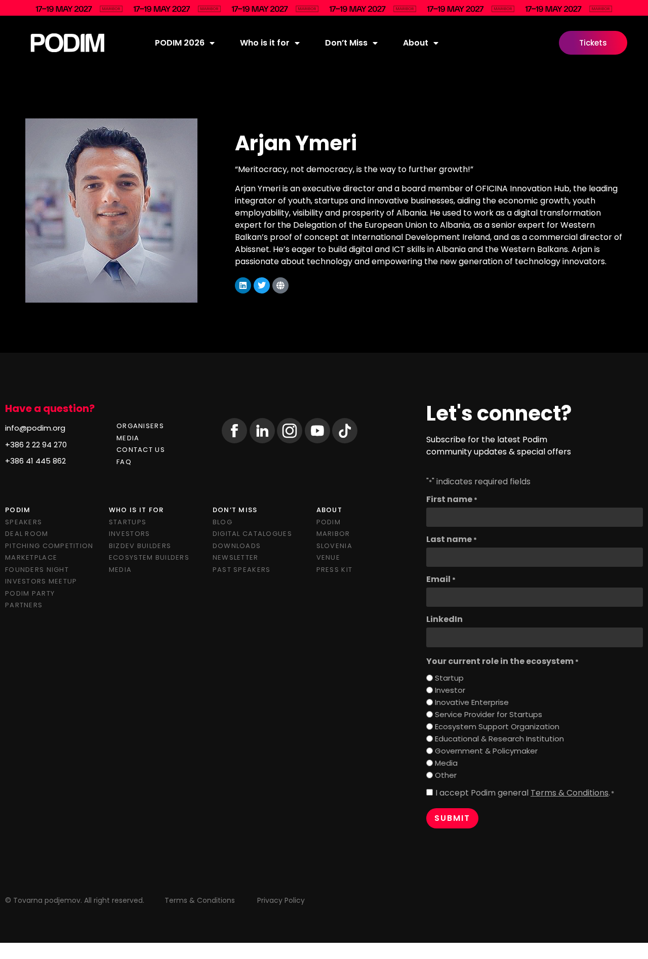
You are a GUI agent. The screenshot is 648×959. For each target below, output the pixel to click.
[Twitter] (262, 285)
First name (451, 499)
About (415, 43)
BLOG (222, 522)
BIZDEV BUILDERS (140, 546)
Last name (451, 539)
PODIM (328, 522)
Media (446, 763)
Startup (449, 678)
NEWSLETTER (236, 557)
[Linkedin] (243, 285)
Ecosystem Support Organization (497, 726)
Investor (450, 690)
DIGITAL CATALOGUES (252, 533)
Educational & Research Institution (499, 738)
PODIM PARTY (30, 593)
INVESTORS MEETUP (41, 581)
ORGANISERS (140, 426)
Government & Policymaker (486, 751)
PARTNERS (24, 605)
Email (441, 579)
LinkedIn (444, 619)
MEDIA (127, 438)
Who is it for (265, 43)
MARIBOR (333, 533)
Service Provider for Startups (488, 714)
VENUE (328, 557)
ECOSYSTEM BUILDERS (149, 557)
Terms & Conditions (570, 793)
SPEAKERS (23, 522)
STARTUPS (127, 522)
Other (446, 775)
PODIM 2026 (180, 43)
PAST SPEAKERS (242, 569)
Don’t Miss (346, 43)
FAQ (124, 462)
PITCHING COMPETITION (49, 546)
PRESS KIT (334, 569)
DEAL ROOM (27, 533)
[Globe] (280, 285)
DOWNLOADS (237, 546)
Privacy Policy (281, 900)
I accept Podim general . (524, 793)
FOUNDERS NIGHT (37, 569)
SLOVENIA (334, 546)
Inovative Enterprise (472, 702)
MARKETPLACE (31, 557)
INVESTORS (129, 533)
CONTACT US (140, 449)
